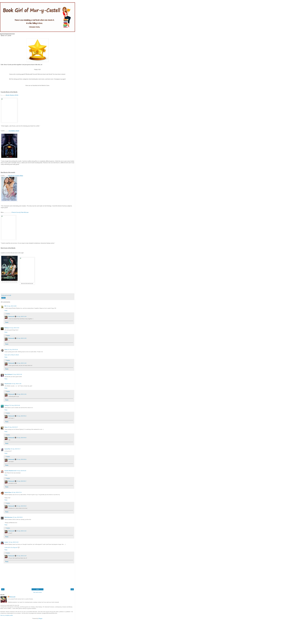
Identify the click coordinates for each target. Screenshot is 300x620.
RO (5, 306)
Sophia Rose (8, 492)
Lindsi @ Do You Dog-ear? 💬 (12, 547)
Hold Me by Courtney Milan (15, 175)
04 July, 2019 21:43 (21, 555)
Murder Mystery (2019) (12, 95)
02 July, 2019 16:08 (11, 306)
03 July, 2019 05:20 (21, 470)
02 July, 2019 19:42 (14, 327)
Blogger (40, 618)
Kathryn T (7, 405)
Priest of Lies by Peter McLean (20, 212)
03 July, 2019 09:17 (21, 481)
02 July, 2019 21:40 (21, 363)
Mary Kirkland (8, 374)
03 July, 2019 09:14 (21, 416)
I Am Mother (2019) (14, 130)
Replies (8, 313)
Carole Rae (7, 449)
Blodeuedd (11, 316)
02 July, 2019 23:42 (15, 405)
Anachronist (8, 383)
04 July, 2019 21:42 (21, 531)
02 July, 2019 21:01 (17, 374)
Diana (6, 427)
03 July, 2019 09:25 (17, 517)
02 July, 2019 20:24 (13, 349)
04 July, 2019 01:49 (13, 542)
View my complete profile (6, 615)
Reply (6, 310)
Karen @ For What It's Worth (12, 354)
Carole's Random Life (10, 470)
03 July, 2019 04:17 (15, 449)
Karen (6, 349)
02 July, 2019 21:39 (21, 316)
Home (37, 589)
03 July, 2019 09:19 (21, 506)
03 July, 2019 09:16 (21, 437)
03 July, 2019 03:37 (13, 427)
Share (3, 297)
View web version (37, 592)
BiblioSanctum (8, 517)
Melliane (7, 327)
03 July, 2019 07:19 (16, 492)
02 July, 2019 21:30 (16, 383)
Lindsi (6, 542)
